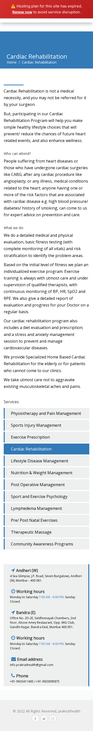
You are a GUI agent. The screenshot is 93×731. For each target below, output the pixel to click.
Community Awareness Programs (42, 544)
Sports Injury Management (36, 425)
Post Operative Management (38, 484)
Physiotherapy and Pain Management (46, 413)
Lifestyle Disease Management (39, 461)
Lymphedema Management (36, 508)
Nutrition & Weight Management (41, 472)
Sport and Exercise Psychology (39, 496)
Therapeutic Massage (31, 532)
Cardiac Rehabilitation (31, 449)
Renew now (22, 11)
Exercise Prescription (30, 437)
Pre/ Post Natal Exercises (34, 520)
